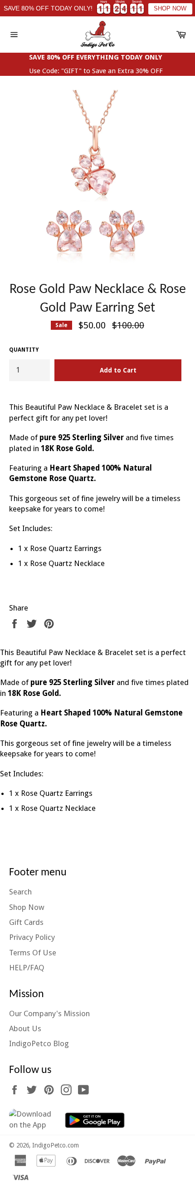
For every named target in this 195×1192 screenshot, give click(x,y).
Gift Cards (26, 922)
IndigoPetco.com (55, 1145)
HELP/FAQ (26, 967)
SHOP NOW (170, 8)
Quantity (24, 350)
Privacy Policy (32, 937)
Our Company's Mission (49, 1013)
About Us (25, 1028)
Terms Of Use (32, 952)
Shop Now (26, 907)
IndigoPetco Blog (39, 1043)
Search (20, 891)
